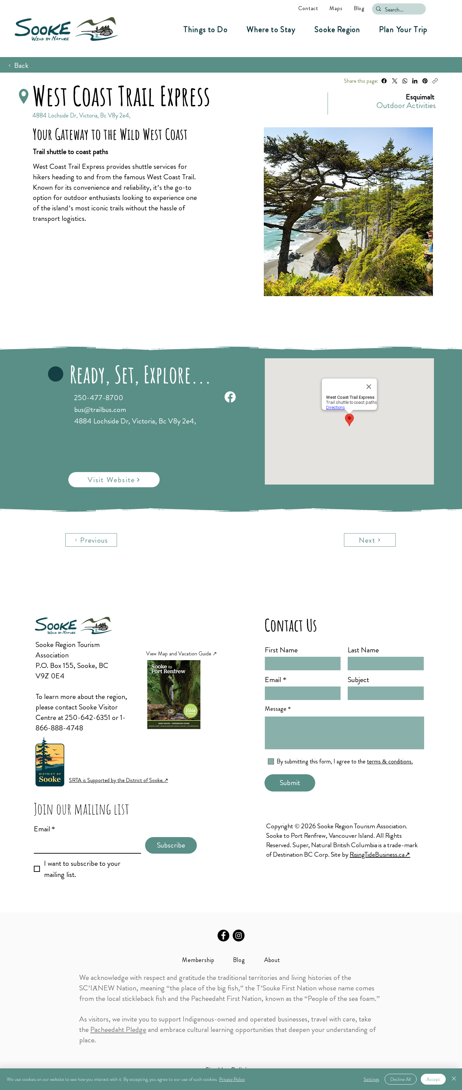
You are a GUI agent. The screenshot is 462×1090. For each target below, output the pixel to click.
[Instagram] (239, 935)
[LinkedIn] (414, 80)
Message (275, 709)
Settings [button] (371, 1079)
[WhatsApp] (404, 80)
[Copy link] (435, 80)
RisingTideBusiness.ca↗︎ (380, 854)
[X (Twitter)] (394, 80)
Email (44, 829)
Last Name (363, 650)
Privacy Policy (232, 1079)
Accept (433, 1079)
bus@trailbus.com (100, 409)
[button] (205, 29)
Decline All (400, 1079)
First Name (281, 650)
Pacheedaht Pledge (118, 1029)
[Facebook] (384, 80)
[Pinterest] (425, 80)
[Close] (454, 1079)
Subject (358, 679)
